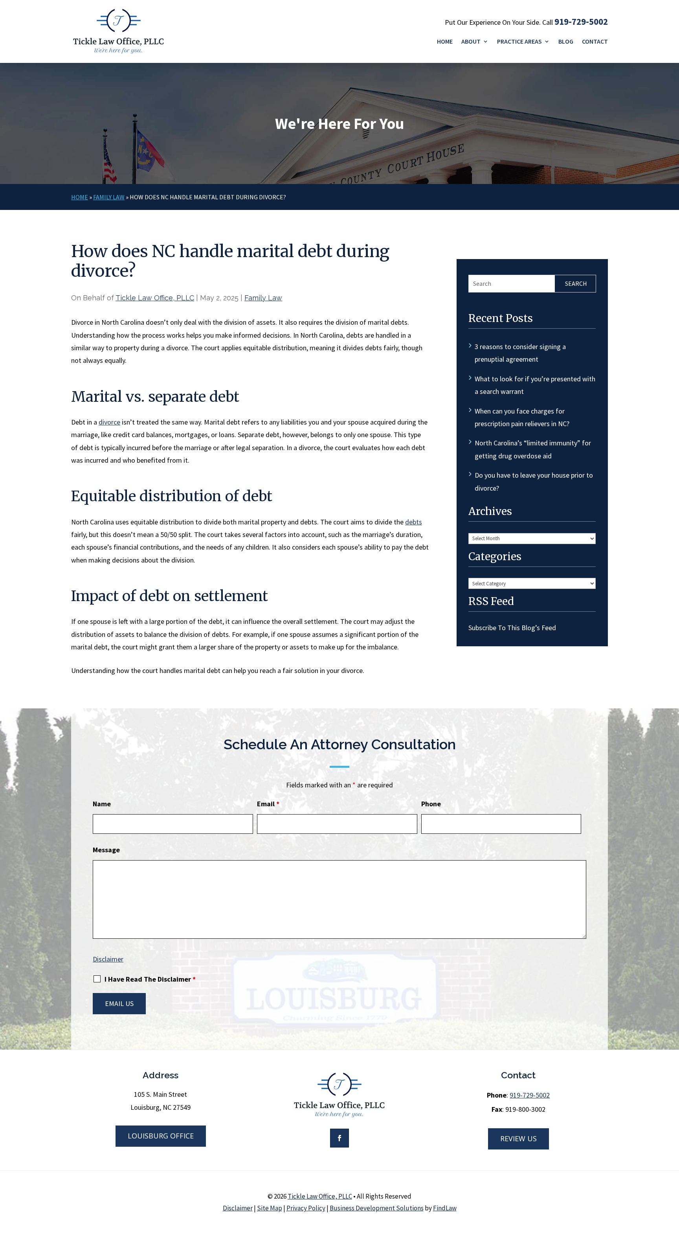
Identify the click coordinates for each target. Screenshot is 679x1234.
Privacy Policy (305, 1208)
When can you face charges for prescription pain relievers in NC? (522, 417)
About (471, 42)
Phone (431, 803)
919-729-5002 (581, 21)
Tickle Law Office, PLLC (155, 298)
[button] (671, 1177)
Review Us (518, 1138)
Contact (595, 42)
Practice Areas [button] (519, 42)
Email (268, 803)
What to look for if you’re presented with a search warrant (535, 385)
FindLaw (445, 1208)
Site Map (269, 1208)
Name (102, 803)
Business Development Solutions (377, 1208)
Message (106, 849)
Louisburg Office (161, 1135)
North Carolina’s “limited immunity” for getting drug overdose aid (533, 449)
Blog (565, 42)
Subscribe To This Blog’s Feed (512, 627)
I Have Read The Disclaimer (150, 979)
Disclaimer (108, 959)
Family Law (263, 298)
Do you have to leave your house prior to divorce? (534, 481)
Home (445, 42)
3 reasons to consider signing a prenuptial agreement (520, 353)
